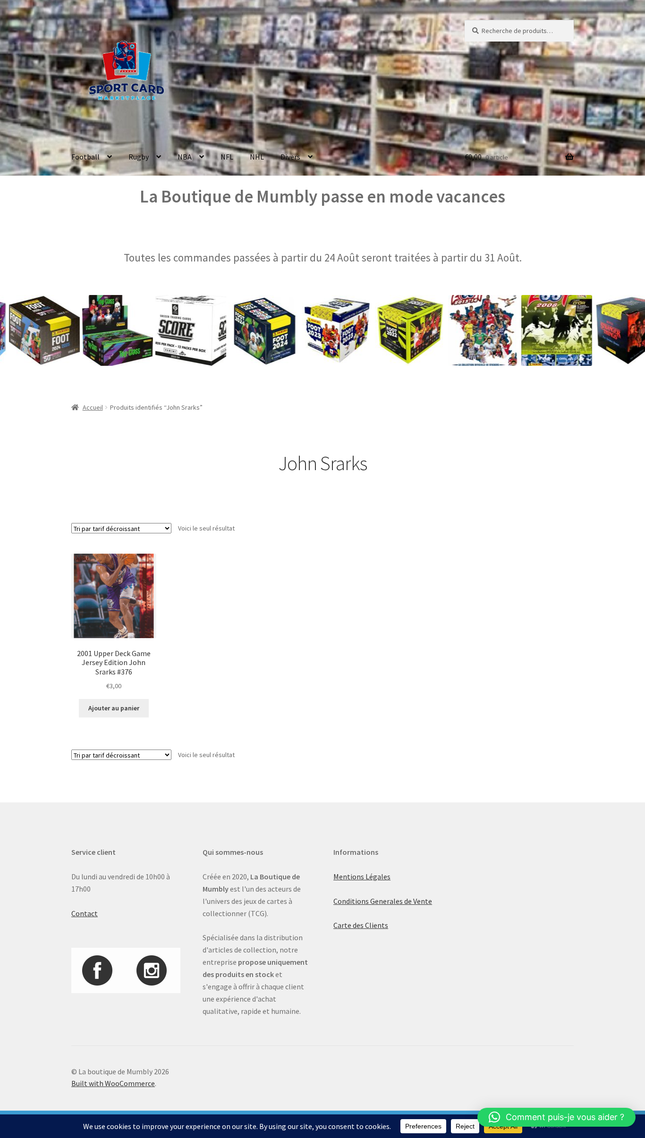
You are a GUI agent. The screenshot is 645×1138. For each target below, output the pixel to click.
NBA (185, 156)
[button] (556, 1117)
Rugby (138, 156)
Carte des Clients (360, 925)
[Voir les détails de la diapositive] (90, 330)
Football (85, 156)
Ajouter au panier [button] (113, 708)
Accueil (93, 407)
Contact (84, 913)
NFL (227, 156)
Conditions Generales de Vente (382, 901)
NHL (257, 156)
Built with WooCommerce (113, 1083)
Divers (290, 156)
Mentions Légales (361, 876)
